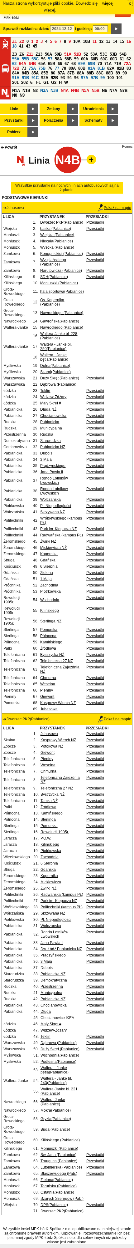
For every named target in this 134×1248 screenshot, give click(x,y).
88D (109, 73)
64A (22, 63)
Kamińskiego (51, 642)
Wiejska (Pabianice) (57, 235)
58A (58, 59)
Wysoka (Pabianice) (57, 247)
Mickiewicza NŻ (53, 547)
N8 (14, 95)
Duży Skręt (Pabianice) (59, 378)
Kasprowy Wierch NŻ (58, 703)
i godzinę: (83, 29)
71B (117, 63)
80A (72, 68)
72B (15, 68)
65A (41, 63)
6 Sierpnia (49, 566)
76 (50, 68)
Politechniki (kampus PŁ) (62, 907)
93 (62, 77)
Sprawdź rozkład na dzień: (26, 29)
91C (35, 77)
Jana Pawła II (51, 472)
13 (108, 41)
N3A (44, 90)
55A (15, 59)
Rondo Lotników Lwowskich (54, 480)
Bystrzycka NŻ (52, 654)
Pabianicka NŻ (52, 447)
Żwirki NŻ (48, 541)
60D (113, 59)
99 (102, 77)
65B (51, 63)
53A (94, 54)
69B (91, 63)
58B (68, 59)
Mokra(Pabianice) (56, 1110)
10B (86, 41)
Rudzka (46, 434)
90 (124, 73)
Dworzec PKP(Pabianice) (61, 222)
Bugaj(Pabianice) (55, 1129)
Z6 (21, 54)
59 (76, 59)
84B (25, 73)
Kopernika (49, 554)
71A (108, 63)
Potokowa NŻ (52, 746)
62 (129, 59)
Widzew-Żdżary (53, 397)
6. (32, 82)
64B (32, 63)
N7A (113, 90)
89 (118, 73)
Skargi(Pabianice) (55, 372)
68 (73, 63)
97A (84, 77)
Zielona (46, 573)
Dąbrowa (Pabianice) (58, 384)
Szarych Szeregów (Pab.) (62, 1198)
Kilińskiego (49, 610)
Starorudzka (50, 441)
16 (129, 41)
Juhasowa (49, 709)
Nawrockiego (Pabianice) (61, 313)
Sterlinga (48, 819)
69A (81, 63)
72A (127, 63)
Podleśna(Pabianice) (58, 1061)
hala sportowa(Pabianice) (62, 291)
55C (35, 59)
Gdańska (47, 560)
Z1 (14, 41)
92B (54, 77)
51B (77, 54)
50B (58, 54)
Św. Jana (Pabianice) (58, 1155)
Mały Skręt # (50, 403)
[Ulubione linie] (89, 159)
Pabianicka (49, 422)
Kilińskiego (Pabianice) (60, 1140)
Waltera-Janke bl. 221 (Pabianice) (59, 1091)
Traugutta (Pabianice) (59, 1161)
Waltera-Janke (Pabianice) (53, 1102)
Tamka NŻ (49, 801)
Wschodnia (49, 600)
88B (90, 73)
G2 (53, 82)
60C (104, 59)
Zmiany (53, 109)
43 (28, 46)
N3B (54, 90)
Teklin (45, 390)
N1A (16, 90)
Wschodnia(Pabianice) (60, 1055)
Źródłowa (48, 648)
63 (14, 63)
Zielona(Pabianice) (57, 1180)
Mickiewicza (51, 882)
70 (100, 63)
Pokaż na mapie (117, 207)
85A (35, 73)
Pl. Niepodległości (55, 506)
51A (67, 54)
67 (67, 63)
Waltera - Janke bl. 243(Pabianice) (56, 1080)
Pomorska (48, 629)
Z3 (14, 54)
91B (25, 77)
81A (91, 68)
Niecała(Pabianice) (56, 241)
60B (94, 59)
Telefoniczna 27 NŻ (56, 661)
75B (41, 68)
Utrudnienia (93, 109)
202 (24, 82)
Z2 (21, 41)
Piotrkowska (50, 591)
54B (123, 54)
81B (101, 68)
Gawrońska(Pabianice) (59, 321)
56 (43, 59)
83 (129, 68)
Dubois (46, 453)
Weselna (47, 684)
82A (110, 68)
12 (101, 41)
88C (99, 73)
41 (21, 46)
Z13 (39, 54)
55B (25, 59)
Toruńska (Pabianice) (59, 1186)
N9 (22, 95)
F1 (38, 82)
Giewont (47, 696)
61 (122, 59)
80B (81, 68)
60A (84, 59)
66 (60, 63)
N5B (95, 90)
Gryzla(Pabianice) (56, 1119)
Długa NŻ (48, 409)
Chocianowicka (53, 415)
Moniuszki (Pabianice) (59, 283)
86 (53, 73)
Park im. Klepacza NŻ (58, 529)
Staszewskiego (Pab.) (59, 1173)
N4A (65, 90)
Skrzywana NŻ (52, 512)
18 (14, 46)
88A (80, 73)
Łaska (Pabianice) (55, 228)
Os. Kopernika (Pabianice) (52, 302)
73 (24, 68)
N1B (26, 90)
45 (35, 46)
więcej (107, 3)
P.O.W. (46, 838)
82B (120, 68)
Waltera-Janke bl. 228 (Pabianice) (58, 336)
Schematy (93, 120)
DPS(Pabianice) (54, 1205)
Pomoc (127, 146)
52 (86, 54)
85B (44, 73)
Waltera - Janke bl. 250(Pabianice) (56, 346)
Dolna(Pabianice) (55, 365)
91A (15, 77)
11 (95, 41)
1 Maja (46, 579)
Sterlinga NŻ (50, 621)
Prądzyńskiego (52, 466)
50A (48, 54)
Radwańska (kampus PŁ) (61, 535)
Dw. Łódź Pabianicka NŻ (61, 949)
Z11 (29, 54)
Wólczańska (50, 499)
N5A (85, 90)
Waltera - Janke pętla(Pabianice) (54, 357)
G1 (46, 82)
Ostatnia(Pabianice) (57, 1192)
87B (70, 73)
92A (44, 77)
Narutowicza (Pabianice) (61, 270)
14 (115, 41)
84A (15, 73)
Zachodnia (49, 585)
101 (119, 77)
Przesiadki (95, 222)
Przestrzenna (52, 986)
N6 (104, 90)
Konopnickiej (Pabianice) (61, 253)
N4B (75, 90)
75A (32, 68)
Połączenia (53, 120)
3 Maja (46, 459)
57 (50, 59)
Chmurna (48, 678)
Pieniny (46, 690)
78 (64, 68)
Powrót (11, 147)
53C (103, 54)
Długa (46, 1011)
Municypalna (51, 428)
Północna (48, 636)
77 (57, 68)
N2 (35, 90)
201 (15, 82)
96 (76, 77)
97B (94, 77)
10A (76, 41)
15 (122, 41)
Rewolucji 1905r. (55, 832)
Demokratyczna (54, 980)
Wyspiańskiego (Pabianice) (53, 262)
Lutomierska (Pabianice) (61, 1167)
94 (69, 77)
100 (110, 77)
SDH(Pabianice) (54, 277)
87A (61, 73)
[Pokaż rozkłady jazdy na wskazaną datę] (116, 28)
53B (113, 54)
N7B (123, 90)
